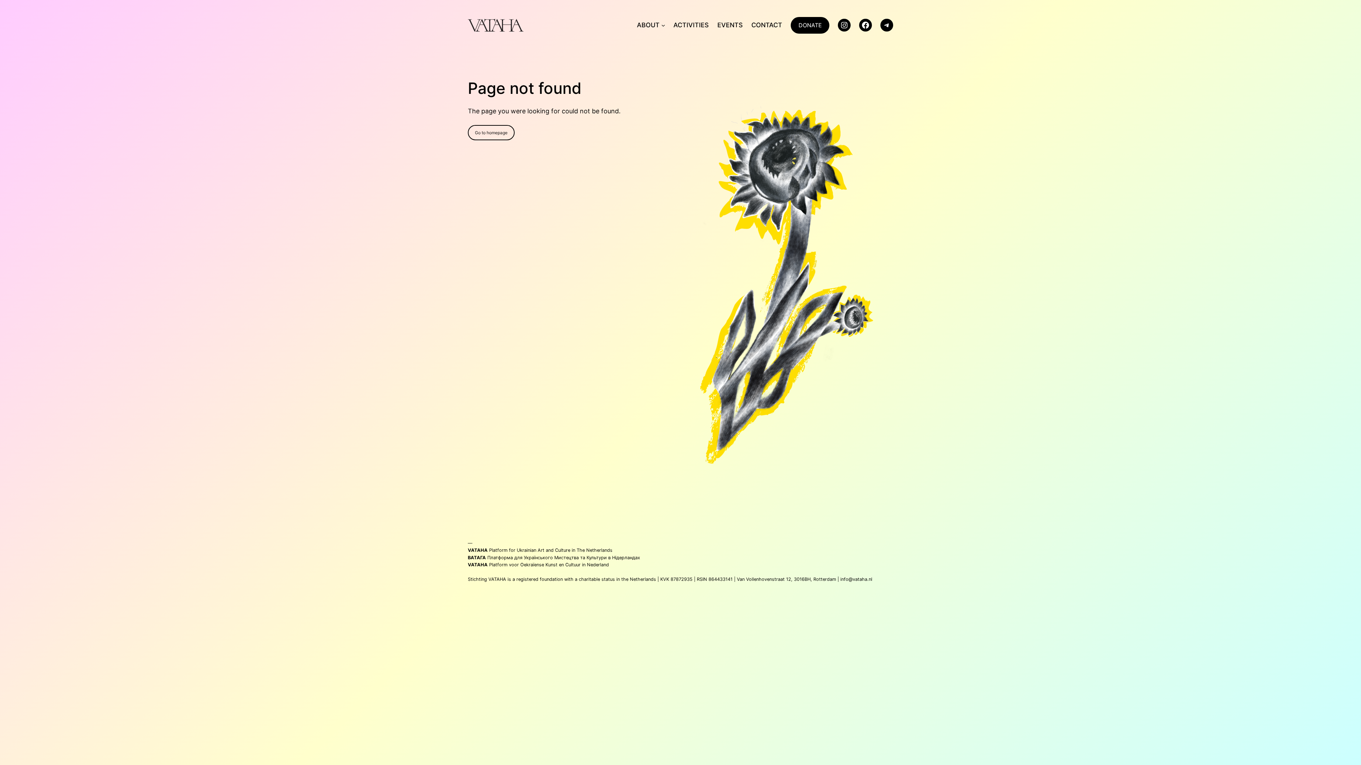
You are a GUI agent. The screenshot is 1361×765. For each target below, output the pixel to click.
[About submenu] (663, 25)
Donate (810, 25)
